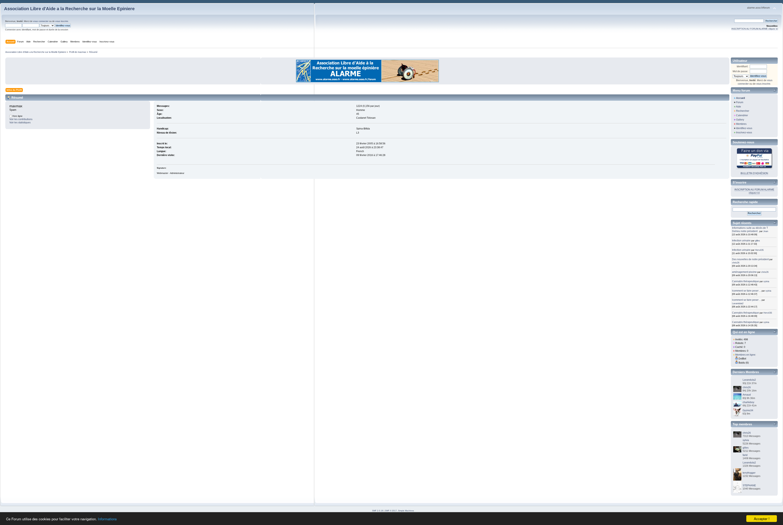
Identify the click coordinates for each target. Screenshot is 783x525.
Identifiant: (742, 66)
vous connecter (41, 21)
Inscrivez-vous (744, 132)
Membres (741, 124)
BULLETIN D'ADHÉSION (754, 173)
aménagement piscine (744, 272)
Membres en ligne (745, 354)
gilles (757, 240)
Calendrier (742, 115)
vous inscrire (61, 21)
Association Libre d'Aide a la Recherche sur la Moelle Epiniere (69, 8)
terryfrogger (749, 472)
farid (745, 455)
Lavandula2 (737, 303)
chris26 (735, 262)
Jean (765, 231)
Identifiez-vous (744, 128)
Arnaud (747, 394)
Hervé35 (759, 250)
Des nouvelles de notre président (750, 259)
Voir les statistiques (20, 122)
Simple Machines (406, 511)
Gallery (740, 119)
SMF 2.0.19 (377, 511)
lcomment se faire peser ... (746, 290)
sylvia (766, 281)
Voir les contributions (20, 119)
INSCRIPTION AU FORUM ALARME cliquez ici (754, 29)
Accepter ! (762, 518)
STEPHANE (749, 485)
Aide (738, 106)
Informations (107, 518)
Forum (739, 102)
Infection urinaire (741, 240)
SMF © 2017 (391, 511)
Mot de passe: (740, 71)
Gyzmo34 (748, 410)
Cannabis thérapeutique (745, 281)
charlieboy (748, 402)
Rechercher (742, 110)
